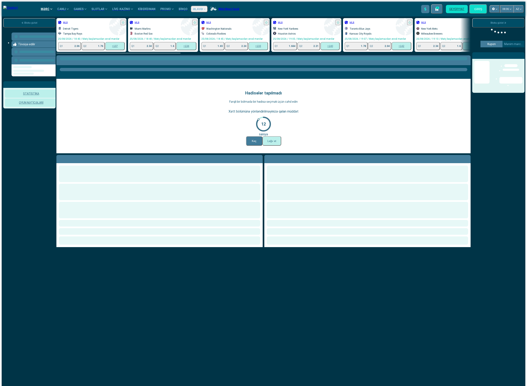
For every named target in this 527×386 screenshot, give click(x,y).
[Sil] (466, 158)
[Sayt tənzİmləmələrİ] (495, 9)
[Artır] (425, 9)
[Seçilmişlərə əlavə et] (123, 22)
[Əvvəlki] (53, 59)
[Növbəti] (277, 158)
